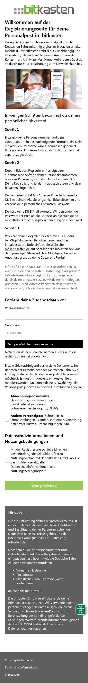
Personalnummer (17, 308)
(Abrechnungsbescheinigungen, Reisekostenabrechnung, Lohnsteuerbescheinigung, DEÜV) (34, 402)
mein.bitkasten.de (17, 249)
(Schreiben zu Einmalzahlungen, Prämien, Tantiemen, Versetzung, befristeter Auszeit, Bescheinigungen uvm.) (46, 420)
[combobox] (44, 333)
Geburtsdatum (15, 325)
